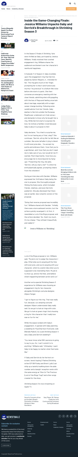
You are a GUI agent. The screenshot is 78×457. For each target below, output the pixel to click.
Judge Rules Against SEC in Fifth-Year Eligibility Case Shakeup (6, 110)
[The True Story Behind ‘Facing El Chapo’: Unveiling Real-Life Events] (69, 195)
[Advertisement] (8, 159)
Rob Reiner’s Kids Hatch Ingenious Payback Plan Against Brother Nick (7, 226)
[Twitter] (75, 416)
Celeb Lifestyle (5, 78)
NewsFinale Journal (34, 40)
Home (26, 15)
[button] (75, 3)
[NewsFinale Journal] (26, 41)
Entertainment (33, 15)
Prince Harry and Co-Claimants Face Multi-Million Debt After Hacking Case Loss (8, 250)
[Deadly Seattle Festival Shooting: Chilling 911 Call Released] (8, 196)
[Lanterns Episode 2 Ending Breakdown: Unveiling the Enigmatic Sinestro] (69, 123)
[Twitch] (71, 416)
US (2, 26)
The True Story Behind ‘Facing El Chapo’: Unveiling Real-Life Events (67, 211)
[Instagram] (63, 416)
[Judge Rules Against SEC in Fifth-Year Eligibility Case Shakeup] (8, 121)
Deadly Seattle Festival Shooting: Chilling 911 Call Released (8, 204)
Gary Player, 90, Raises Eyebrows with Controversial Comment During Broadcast (51, 400)
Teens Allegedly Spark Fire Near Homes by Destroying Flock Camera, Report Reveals (7, 33)
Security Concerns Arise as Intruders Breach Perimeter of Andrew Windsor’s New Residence (32, 401)
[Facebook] (59, 416)
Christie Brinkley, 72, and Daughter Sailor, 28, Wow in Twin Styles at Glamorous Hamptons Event (7, 85)
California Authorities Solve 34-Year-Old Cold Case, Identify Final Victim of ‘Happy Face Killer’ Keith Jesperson (8, 59)
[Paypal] (67, 416)
